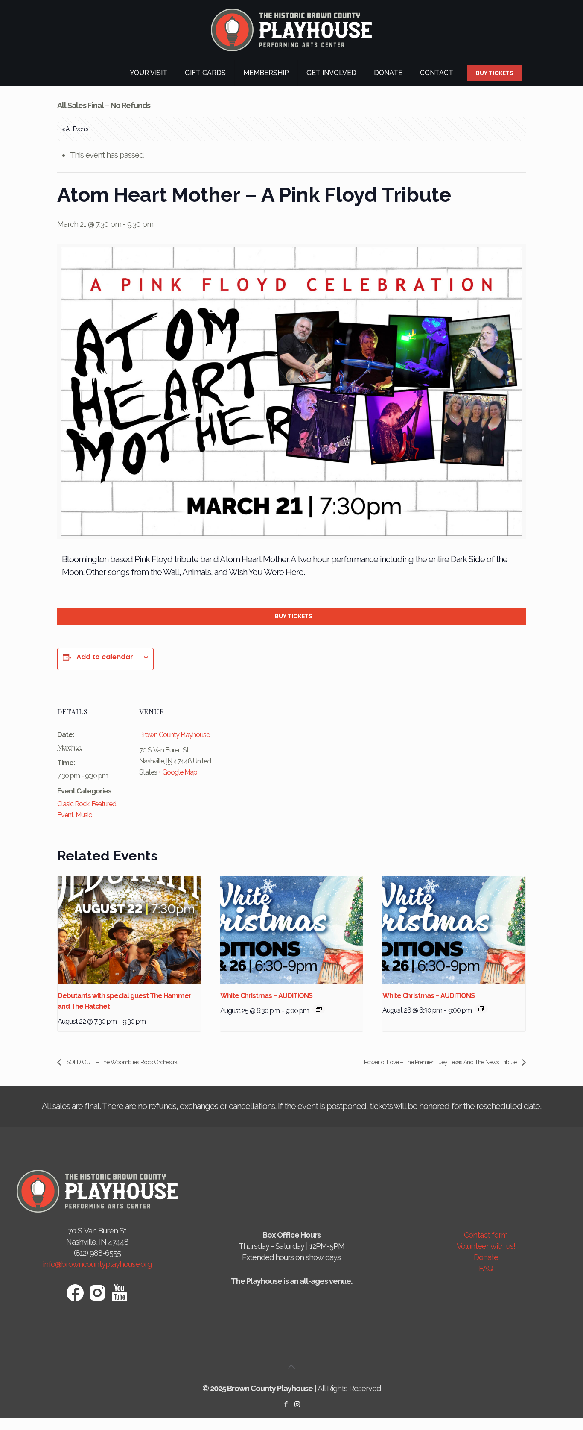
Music (84, 815)
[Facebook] (285, 1404)
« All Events (74, 129)
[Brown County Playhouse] (291, 30)
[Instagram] (297, 1404)
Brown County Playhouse (174, 735)
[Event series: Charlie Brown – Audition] (319, 1009)
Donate (486, 1257)
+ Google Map (177, 772)
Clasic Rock (73, 804)
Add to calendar (104, 657)
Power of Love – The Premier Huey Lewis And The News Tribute (441, 1062)
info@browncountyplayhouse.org (97, 1264)
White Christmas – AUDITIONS (266, 996)
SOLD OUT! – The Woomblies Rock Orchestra (121, 1062)
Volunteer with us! (486, 1246)
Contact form (485, 1234)
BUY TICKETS (494, 73)
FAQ (486, 1268)
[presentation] (129, 930)
